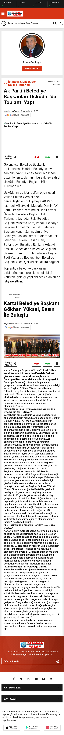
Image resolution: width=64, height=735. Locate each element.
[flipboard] (43, 679)
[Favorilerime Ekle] (57, 157)
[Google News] (17, 114)
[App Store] (11, 728)
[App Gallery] (52, 728)
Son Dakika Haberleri (22, 83)
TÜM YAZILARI (32, 68)
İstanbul (13, 81)
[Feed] (51, 679)
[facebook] (14, 679)
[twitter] (21, 679)
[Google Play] (32, 728)
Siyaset (25, 81)
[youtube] (36, 679)
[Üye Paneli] (60, 23)
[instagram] (28, 679)
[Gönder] (58, 661)
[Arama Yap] (54, 23)
